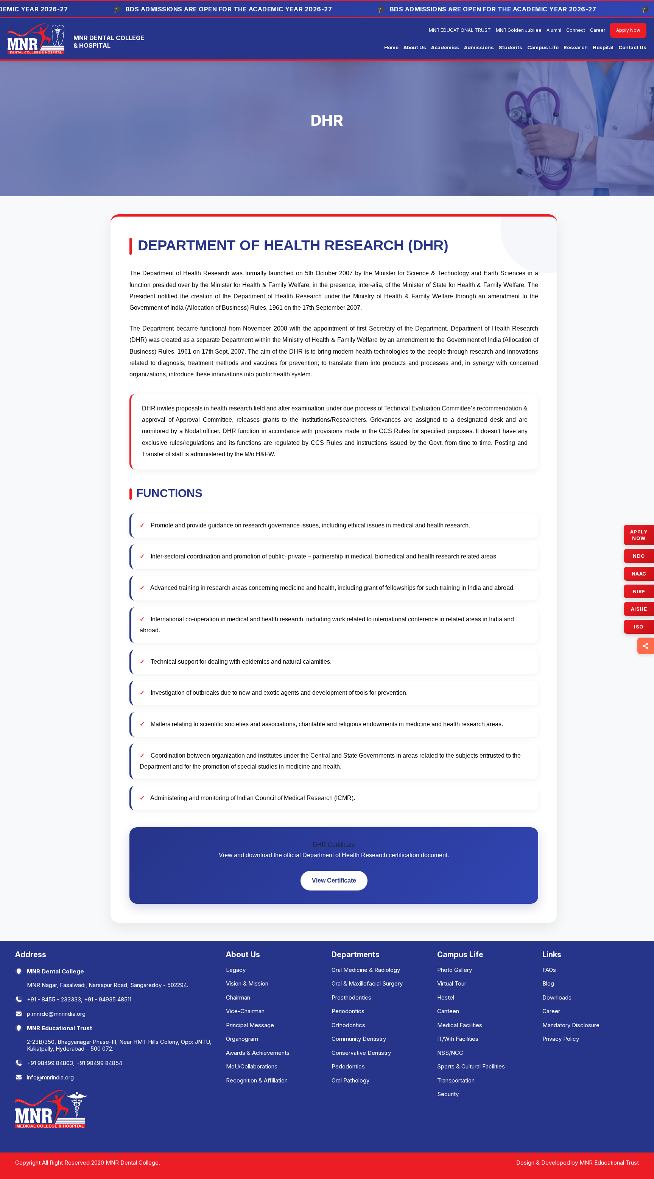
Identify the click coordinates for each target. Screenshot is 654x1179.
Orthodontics (348, 1025)
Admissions (479, 47)
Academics (445, 47)
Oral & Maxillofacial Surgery (367, 983)
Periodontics (348, 1011)
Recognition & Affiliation (257, 1080)
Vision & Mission (247, 983)
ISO (639, 627)
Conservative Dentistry (361, 1052)
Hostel (445, 997)
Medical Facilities (459, 1025)
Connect (575, 30)
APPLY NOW (639, 535)
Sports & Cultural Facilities (471, 1066)
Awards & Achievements (258, 1052)
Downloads (556, 997)
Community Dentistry (359, 1038)
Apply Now (628, 30)
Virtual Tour (451, 983)
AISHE (639, 609)
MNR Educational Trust (609, 1162)
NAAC (639, 574)
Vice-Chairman (245, 1011)
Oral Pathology (350, 1080)
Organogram (242, 1038)
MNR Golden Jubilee (519, 30)
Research (576, 47)
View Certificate (334, 880)
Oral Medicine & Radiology (366, 969)
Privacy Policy (560, 1038)
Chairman (238, 997)
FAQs (549, 969)
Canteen (448, 1011)
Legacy (236, 969)
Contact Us (632, 47)
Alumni (554, 30)
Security (448, 1094)
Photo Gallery (454, 969)
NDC (639, 556)
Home (391, 47)
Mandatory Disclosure (571, 1025)
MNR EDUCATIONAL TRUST (460, 30)
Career (597, 30)
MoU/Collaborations (251, 1066)
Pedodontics (348, 1066)
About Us (414, 47)
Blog (548, 983)
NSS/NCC (450, 1052)
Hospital (603, 47)
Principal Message (250, 1025)
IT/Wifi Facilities (457, 1038)
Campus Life (543, 47)
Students (510, 47)
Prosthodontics (351, 997)
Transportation (456, 1080)
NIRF (639, 591)
